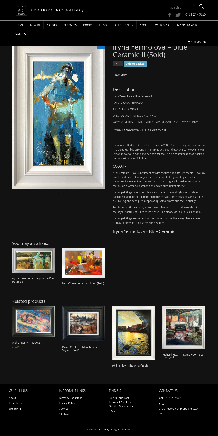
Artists (52, 25)
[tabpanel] (58, 114)
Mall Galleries (182, 212)
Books (87, 25)
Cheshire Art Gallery (98, 429)
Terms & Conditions (70, 397)
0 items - (198, 42)
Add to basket (135, 64)
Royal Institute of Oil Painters (134, 212)
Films (103, 25)
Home (19, 25)
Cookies (63, 408)
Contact (21, 33)
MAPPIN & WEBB (187, 25)
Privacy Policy (67, 403)
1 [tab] (58, 194)
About (144, 25)
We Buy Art (163, 25)
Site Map (64, 414)
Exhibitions (122, 25)
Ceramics (70, 25)
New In (35, 25)
